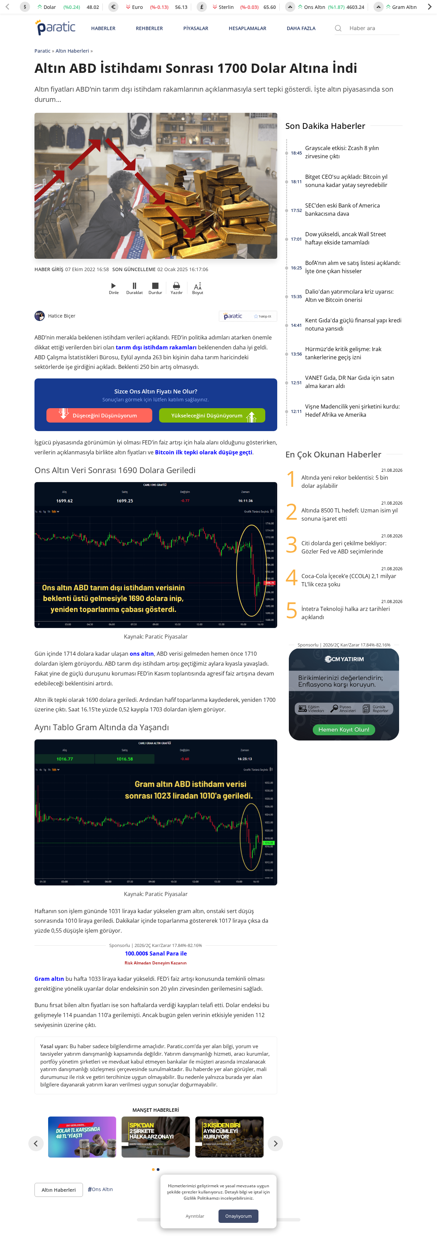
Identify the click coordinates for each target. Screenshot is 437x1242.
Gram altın (49, 979)
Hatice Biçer (61, 315)
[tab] (153, 1169)
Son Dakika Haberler (325, 125)
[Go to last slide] (36, 1143)
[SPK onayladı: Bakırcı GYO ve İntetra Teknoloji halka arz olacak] (156, 1137)
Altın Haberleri (72, 51)
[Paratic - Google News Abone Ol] (248, 318)
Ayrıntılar (195, 1216)
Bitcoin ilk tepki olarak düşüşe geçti (203, 452)
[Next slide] (429, 6)
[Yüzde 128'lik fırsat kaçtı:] (229, 1137)
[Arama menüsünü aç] (338, 28)
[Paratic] (54, 28)
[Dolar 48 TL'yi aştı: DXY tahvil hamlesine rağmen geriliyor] (82, 1137)
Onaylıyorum (238, 1216)
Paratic (42, 51)
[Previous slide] (7, 6)
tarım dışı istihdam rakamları (156, 347)
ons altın (142, 653)
